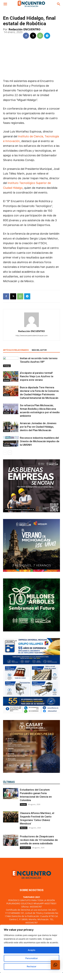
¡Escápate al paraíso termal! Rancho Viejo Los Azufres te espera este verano (36, 376)
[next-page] (10, 452)
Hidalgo (7, 366)
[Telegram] (47, 36)
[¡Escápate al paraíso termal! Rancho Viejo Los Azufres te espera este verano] (10, 376)
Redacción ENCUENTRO (24, 29)
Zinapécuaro (25, 848)
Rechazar (31, 966)
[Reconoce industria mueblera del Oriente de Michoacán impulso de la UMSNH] (10, 441)
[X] (33, 36)
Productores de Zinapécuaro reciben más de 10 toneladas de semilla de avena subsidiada (39, 840)
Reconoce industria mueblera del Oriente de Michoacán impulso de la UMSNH (39, 441)
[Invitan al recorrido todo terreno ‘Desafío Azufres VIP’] (10, 362)
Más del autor (39, 350)
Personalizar (31, 958)
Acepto (31, 950)
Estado (6, 380)
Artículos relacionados (16, 350)
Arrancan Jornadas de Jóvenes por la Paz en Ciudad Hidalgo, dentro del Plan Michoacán (38, 427)
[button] (5, 4)
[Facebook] (26, 36)
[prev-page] (5, 452)
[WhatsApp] (40, 36)
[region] (31, 949)
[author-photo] (31, 327)
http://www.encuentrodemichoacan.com (32, 335)
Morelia (23, 828)
